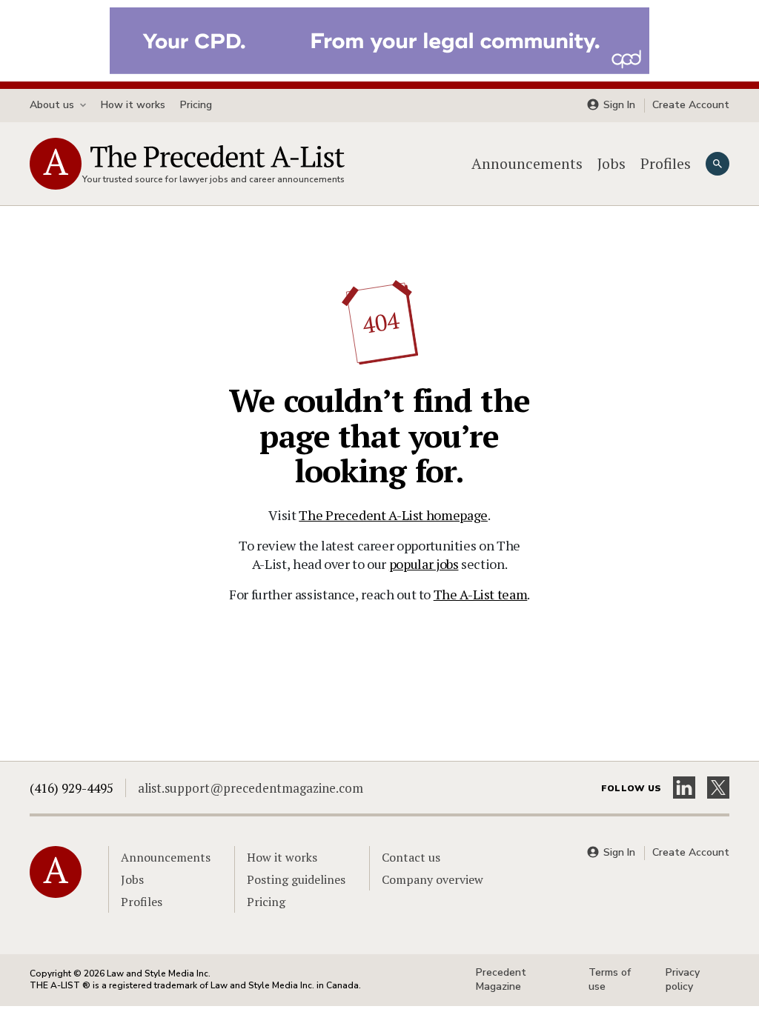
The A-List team (481, 594)
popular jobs (424, 564)
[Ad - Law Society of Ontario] (379, 39)
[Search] (717, 164)
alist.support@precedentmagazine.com (250, 787)
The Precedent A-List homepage (393, 515)
